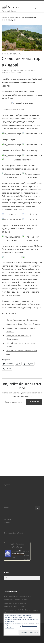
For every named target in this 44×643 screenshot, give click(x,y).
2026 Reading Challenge (17, 545)
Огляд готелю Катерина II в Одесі (15, 600)
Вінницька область (21, 17)
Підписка (34, 402)
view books (27, 559)
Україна (10, 17)
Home (4, 17)
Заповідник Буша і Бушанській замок (23, 324)
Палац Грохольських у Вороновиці (22, 320)
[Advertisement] (22, 453)
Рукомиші (26, 269)
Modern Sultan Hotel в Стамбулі (14, 607)
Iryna (8, 70)
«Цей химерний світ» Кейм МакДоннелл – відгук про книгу (22, 611)
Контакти (7, 523)
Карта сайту (8, 519)
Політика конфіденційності (13, 533)
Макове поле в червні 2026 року (15, 603)
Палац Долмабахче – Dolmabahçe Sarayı (17, 596)
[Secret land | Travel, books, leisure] (4, 7)
